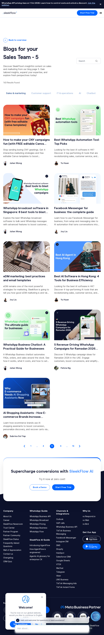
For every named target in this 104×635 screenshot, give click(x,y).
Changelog (8, 557)
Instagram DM (62, 541)
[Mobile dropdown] (101, 13)
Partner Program (10, 531)
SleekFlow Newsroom (13, 524)
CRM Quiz (7, 561)
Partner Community (11, 535)
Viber (58, 576)
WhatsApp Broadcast (39, 520)
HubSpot (60, 553)
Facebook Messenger (66, 538)
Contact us (8, 554)
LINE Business (62, 579)
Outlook (59, 519)
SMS (58, 545)
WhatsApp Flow (37, 531)
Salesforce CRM (63, 557)
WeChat (59, 568)
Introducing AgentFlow (40, 545)
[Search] (96, 61)
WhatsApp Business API (40, 516)
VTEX (58, 564)
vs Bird (86, 524)
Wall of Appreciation (12, 550)
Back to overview (18, 40)
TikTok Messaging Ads (66, 583)
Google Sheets (63, 560)
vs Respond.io (89, 516)
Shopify (59, 549)
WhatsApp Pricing (38, 524)
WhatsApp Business (38, 528)
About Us (7, 516)
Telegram (60, 572)
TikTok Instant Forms (65, 587)
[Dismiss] (100, 4)
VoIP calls (60, 523)
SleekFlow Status (11, 539)
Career (6, 520)
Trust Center (9, 528)
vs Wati (86, 520)
